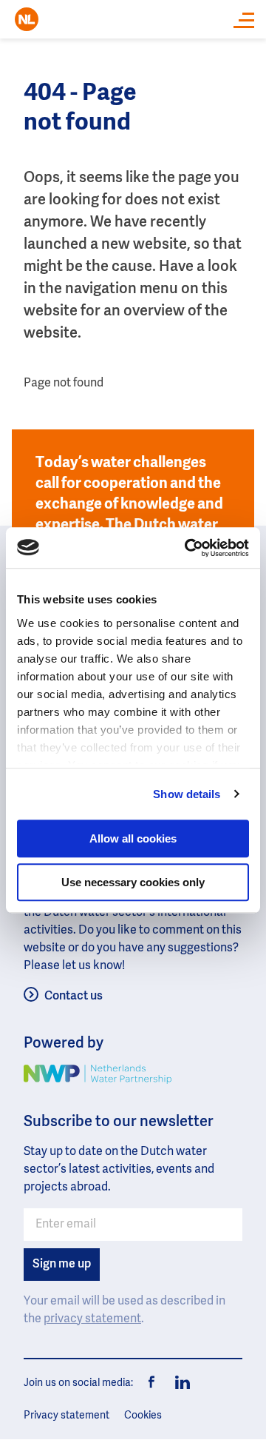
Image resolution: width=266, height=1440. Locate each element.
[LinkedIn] (178, 1383)
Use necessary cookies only (133, 882)
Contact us (73, 996)
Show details (186, 794)
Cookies (143, 1415)
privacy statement (92, 1319)
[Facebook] (152, 1383)
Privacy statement (66, 1415)
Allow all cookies (133, 838)
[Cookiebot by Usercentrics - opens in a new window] (187, 547)
